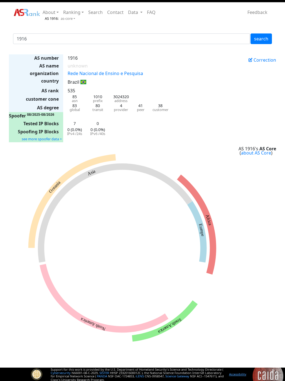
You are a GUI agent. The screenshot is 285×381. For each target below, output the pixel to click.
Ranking (71, 12)
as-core (67, 18)
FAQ (151, 12)
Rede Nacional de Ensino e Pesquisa (105, 73)
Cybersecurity (61, 373)
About (49, 12)
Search (95, 12)
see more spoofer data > (42, 138)
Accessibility (237, 374)
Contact (115, 12)
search (261, 39)
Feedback (257, 12)
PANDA (102, 376)
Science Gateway (177, 376)
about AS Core (256, 153)
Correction (264, 60)
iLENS (140, 376)
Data (133, 12)
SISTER (104, 373)
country (50, 81)
